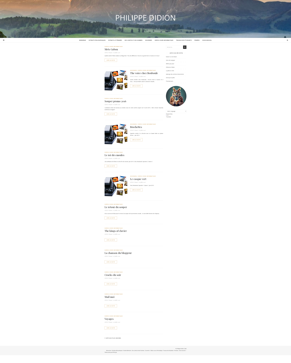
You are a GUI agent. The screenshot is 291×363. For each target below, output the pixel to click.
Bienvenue (82, 40)
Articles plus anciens (113, 338)
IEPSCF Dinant (108, 52)
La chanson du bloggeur (118, 252)
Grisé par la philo (170, 77)
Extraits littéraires (115, 40)
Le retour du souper (116, 207)
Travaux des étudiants (184, 40)
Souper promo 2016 (115, 101)
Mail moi (109, 296)
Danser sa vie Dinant (171, 56)
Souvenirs (148, 40)
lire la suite (111, 60)
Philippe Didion (145, 17)
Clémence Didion (170, 67)
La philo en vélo (170, 70)
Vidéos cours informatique (164, 40)
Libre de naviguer (170, 60)
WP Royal (114, 352)
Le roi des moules (114, 155)
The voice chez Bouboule (144, 73)
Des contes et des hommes (133, 40)
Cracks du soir (113, 274)
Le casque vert (138, 179)
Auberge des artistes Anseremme (175, 74)
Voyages (109, 318)
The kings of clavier (116, 230)
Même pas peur (170, 63)
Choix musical (207, 40)
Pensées (197, 40)
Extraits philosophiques (97, 40)
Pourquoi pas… (170, 81)
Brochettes (136, 127)
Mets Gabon (111, 49)
